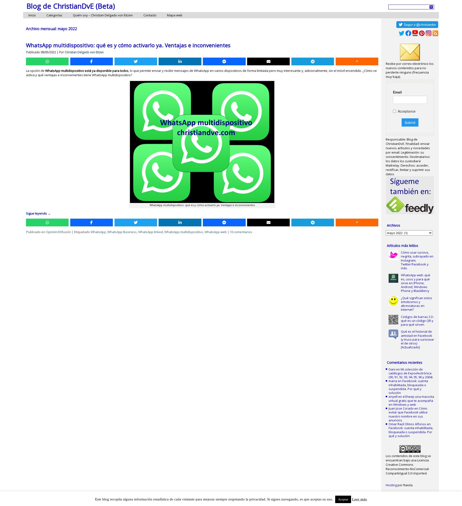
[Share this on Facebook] (91, 61)
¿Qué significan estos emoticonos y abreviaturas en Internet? (416, 304)
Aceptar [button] (343, 499)
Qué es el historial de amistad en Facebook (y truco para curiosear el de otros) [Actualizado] (417, 339)
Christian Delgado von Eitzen (84, 52)
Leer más (359, 499)
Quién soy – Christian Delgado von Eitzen (103, 15)
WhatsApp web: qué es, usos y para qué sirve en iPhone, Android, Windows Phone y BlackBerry (415, 283)
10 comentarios (241, 232)
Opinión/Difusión (58, 232)
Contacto (149, 15)
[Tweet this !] (136, 61)
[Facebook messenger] (224, 61)
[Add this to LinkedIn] (180, 61)
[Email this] (268, 61)
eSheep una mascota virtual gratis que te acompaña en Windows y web (411, 400)
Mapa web (174, 15)
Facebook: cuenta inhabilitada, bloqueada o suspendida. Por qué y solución (408, 387)
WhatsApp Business (122, 232)
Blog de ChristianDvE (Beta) (70, 6)
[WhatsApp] (47, 61)
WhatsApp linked (150, 232)
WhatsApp (98, 232)
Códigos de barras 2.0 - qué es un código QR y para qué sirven (417, 321)
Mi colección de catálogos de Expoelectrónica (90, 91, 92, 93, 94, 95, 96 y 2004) (410, 373)
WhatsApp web (216, 232)
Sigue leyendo (38, 213)
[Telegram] (312, 61)
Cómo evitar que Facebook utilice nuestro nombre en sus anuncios (408, 414)
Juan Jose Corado (401, 408)
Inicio (32, 15)
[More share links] (357, 61)
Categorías (54, 15)
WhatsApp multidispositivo (183, 232)
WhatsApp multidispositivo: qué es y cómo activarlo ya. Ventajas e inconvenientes (128, 45)
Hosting (391, 485)
